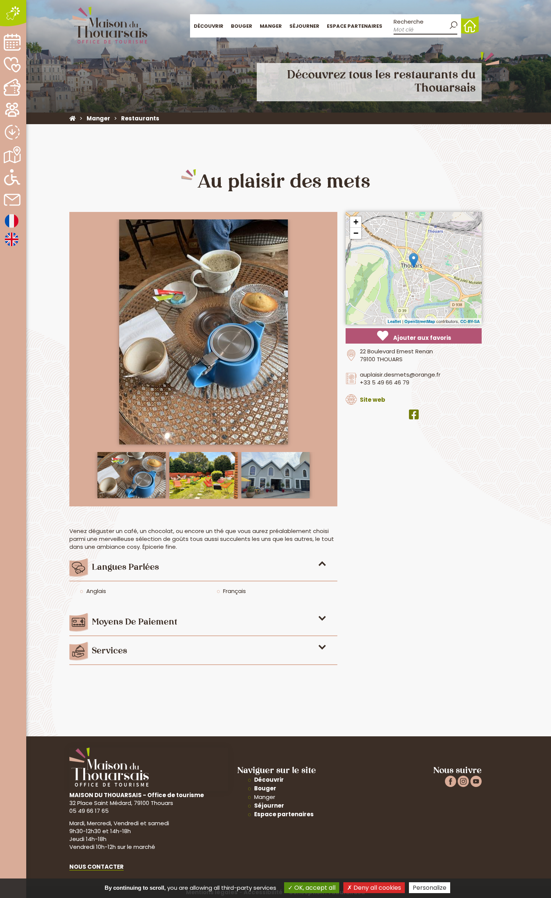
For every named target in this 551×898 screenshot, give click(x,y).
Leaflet (394, 321)
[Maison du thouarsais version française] (11, 227)
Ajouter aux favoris (421, 338)
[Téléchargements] (12, 132)
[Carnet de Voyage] (12, 64)
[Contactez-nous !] (12, 199)
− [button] (355, 233)
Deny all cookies (376, 887)
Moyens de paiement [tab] (134, 622)
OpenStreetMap (419, 321)
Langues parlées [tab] (125, 567)
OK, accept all (314, 887)
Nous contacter (96, 867)
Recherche (409, 22)
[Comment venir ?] (12, 154)
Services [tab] (109, 651)
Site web (372, 400)
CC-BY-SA (470, 321)
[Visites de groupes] (12, 109)
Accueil (470, 25)
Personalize (429, 887)
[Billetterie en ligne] (12, 87)
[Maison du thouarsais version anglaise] (11, 245)
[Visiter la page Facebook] (414, 414)
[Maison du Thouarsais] (72, 118)
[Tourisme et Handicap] (12, 177)
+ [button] (355, 222)
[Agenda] (12, 42)
